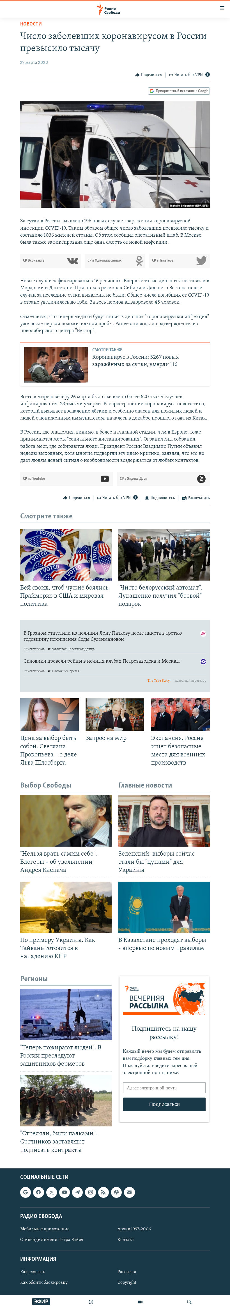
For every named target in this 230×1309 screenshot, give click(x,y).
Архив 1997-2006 (134, 1229)
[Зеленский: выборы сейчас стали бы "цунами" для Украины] (164, 821)
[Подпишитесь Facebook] (38, 1192)
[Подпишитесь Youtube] (64, 1192)
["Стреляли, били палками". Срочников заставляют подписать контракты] (66, 1100)
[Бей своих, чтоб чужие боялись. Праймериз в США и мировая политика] (66, 555)
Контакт (126, 1240)
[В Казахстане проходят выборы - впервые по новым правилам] (164, 907)
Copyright (127, 1282)
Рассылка (127, 1272)
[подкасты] (90, 1302)
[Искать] (189, 1302)
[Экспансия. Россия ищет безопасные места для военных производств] (180, 714)
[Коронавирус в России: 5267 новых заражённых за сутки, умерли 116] (56, 365)
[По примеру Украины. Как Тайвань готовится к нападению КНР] (66, 907)
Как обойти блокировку (44, 1282)
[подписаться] (129, 1192)
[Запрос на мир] (115, 714)
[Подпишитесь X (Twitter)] (51, 1192)
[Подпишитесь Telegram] (77, 1192)
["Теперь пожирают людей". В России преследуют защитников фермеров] (66, 1014)
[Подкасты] (116, 1192)
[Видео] (140, 1302)
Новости (31, 24)
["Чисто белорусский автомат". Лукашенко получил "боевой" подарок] (164, 555)
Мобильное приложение (45, 1229)
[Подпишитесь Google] (25, 1192)
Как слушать (32, 1272)
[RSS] (103, 1192)
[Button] (148, 75)
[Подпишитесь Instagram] (90, 1192)
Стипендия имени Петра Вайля (51, 1240)
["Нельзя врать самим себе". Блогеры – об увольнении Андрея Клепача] (66, 821)
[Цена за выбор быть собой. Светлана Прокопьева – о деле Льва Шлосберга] (49, 714)
